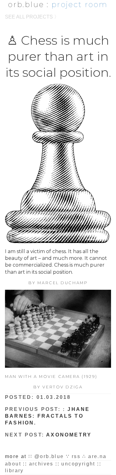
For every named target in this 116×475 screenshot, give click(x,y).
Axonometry (69, 434)
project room (79, 4)
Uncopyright (78, 463)
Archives (41, 463)
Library (14, 470)
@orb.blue (49, 456)
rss (76, 456)
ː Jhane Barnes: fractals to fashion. (47, 416)
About (13, 463)
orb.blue (26, 4)
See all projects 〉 (32, 16)
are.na (97, 456)
